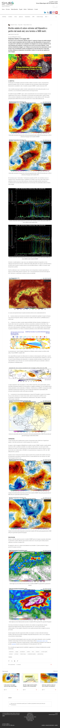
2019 (33, 16)
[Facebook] (51, 12)
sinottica (28, 651)
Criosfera (10, 16)
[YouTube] (56, 12)
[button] (56, 16)
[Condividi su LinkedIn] (14, 660)
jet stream (16, 653)
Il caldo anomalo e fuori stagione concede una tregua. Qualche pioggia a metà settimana (10, 685)
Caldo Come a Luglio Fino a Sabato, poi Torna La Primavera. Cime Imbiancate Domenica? (48, 685)
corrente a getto (44, 651)
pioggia (16, 651)
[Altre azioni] (51, 24)
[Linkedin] (45, 12)
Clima (15, 16)
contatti (56, 725)
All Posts (4, 16)
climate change (40, 16)
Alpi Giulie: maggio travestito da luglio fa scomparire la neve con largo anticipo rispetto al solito (30, 685)
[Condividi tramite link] (17, 660)
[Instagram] (53, 12)
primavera (11, 653)
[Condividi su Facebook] (8, 660)
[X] (48, 12)
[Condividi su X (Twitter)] (11, 660)
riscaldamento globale (32, 653)
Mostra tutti (55, 671)
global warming (40, 653)
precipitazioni (22, 651)
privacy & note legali (49, 725)
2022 (33, 651)
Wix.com (12, 725)
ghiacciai (21, 16)
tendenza (37, 651)
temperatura (27, 16)
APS (3, 715)
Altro (46, 16)
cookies (43, 725)
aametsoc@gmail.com (53, 714)
